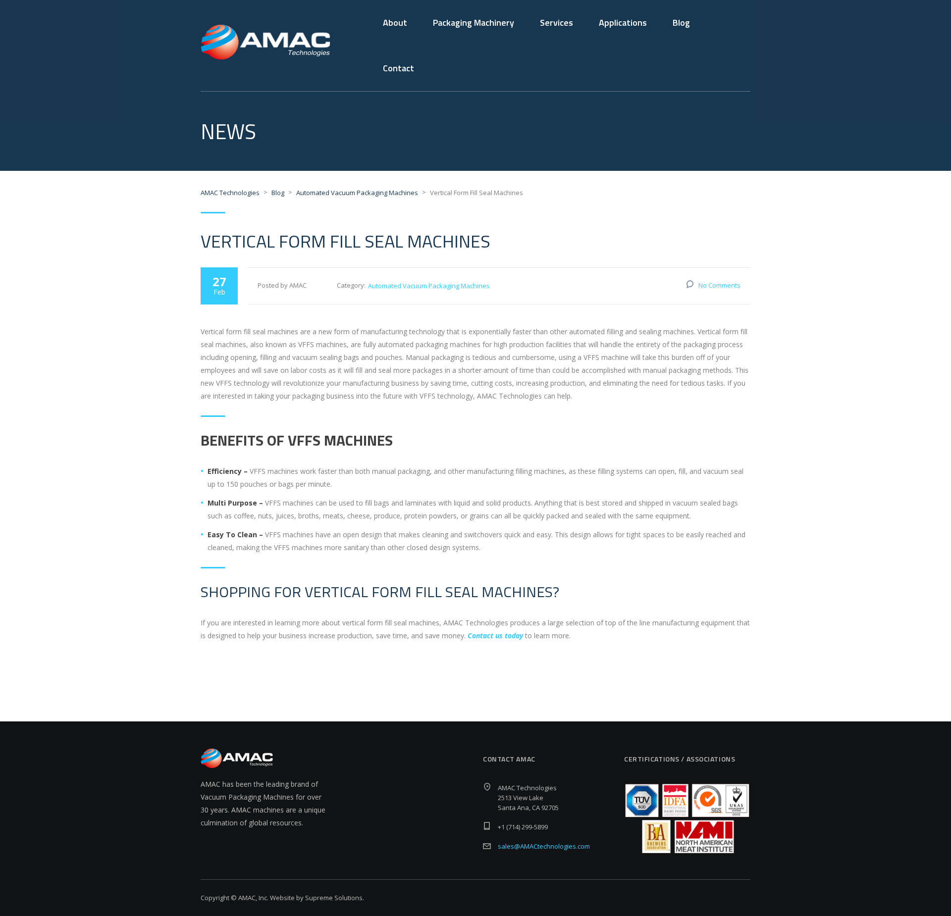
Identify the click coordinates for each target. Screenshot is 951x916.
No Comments (719, 285)
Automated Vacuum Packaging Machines (429, 285)
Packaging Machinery (473, 22)
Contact (398, 68)
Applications (623, 22)
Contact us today (495, 635)
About (395, 22)
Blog (681, 22)
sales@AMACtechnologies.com (544, 846)
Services (556, 22)
